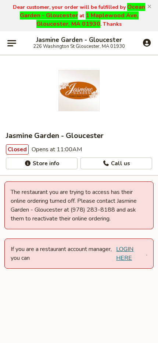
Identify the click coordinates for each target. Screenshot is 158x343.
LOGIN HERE (124, 253)
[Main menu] (12, 43)
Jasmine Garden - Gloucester (79, 40)
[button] (149, 6)
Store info (45, 163)
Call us (119, 163)
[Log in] (147, 42)
